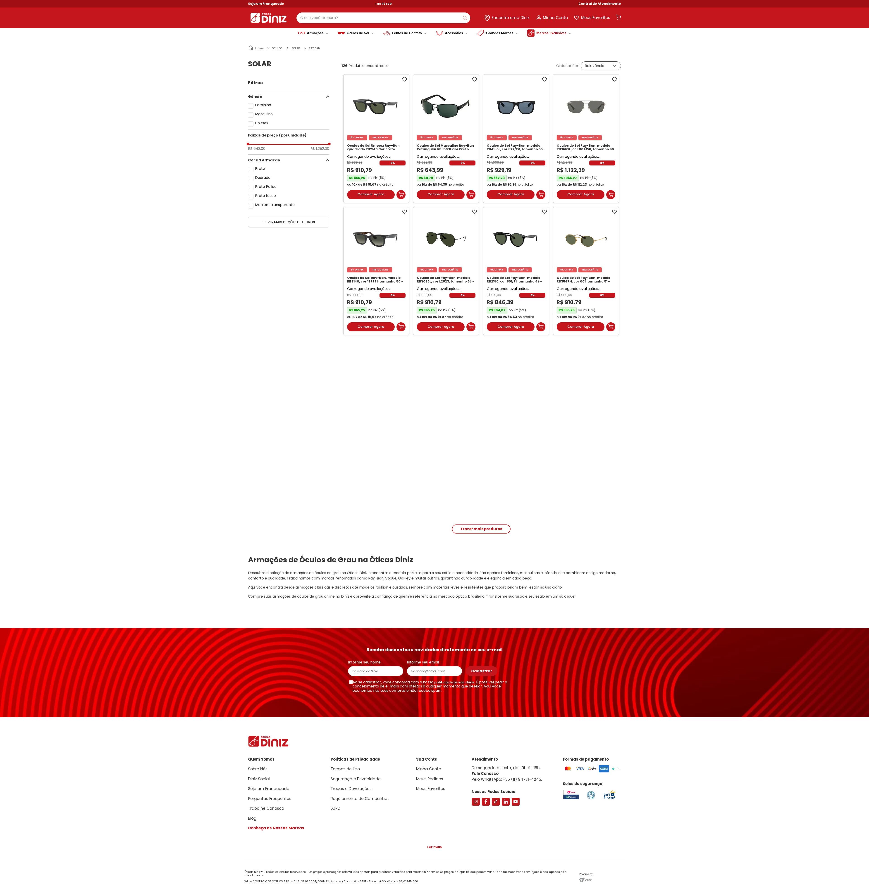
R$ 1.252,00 (319, 149)
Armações (315, 33)
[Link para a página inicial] (256, 48)
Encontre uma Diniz (510, 17)
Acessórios (454, 33)
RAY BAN (314, 48)
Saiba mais (351, 887)
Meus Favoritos (595, 17)
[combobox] (383, 17)
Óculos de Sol (358, 33)
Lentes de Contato (407, 33)
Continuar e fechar (553, 884)
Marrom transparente (275, 204)
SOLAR (295, 48)
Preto (260, 168)
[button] (599, 3)
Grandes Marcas (499, 33)
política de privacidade (454, 686)
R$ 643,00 (256, 149)
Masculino (264, 114)
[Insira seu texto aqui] (609, 803)
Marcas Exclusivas (551, 33)
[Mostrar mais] (481, 533)
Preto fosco (265, 195)
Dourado (262, 177)
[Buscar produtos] (465, 18)
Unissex (261, 123)
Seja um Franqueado (266, 3)
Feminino (263, 105)
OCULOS (277, 48)
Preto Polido (266, 186)
